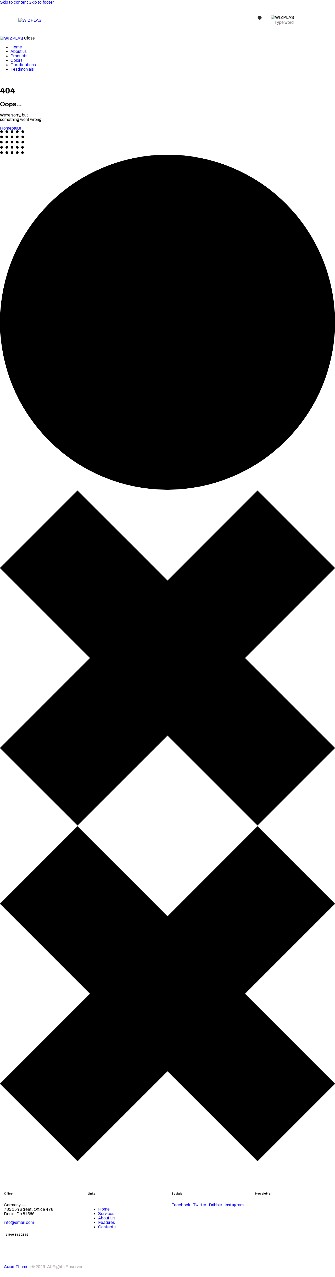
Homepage (10, 128)
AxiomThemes (17, 1266)
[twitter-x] (1, 78)
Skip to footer (41, 2)
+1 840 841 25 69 (16, 1234)
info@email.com (19, 1222)
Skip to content (14, 2)
